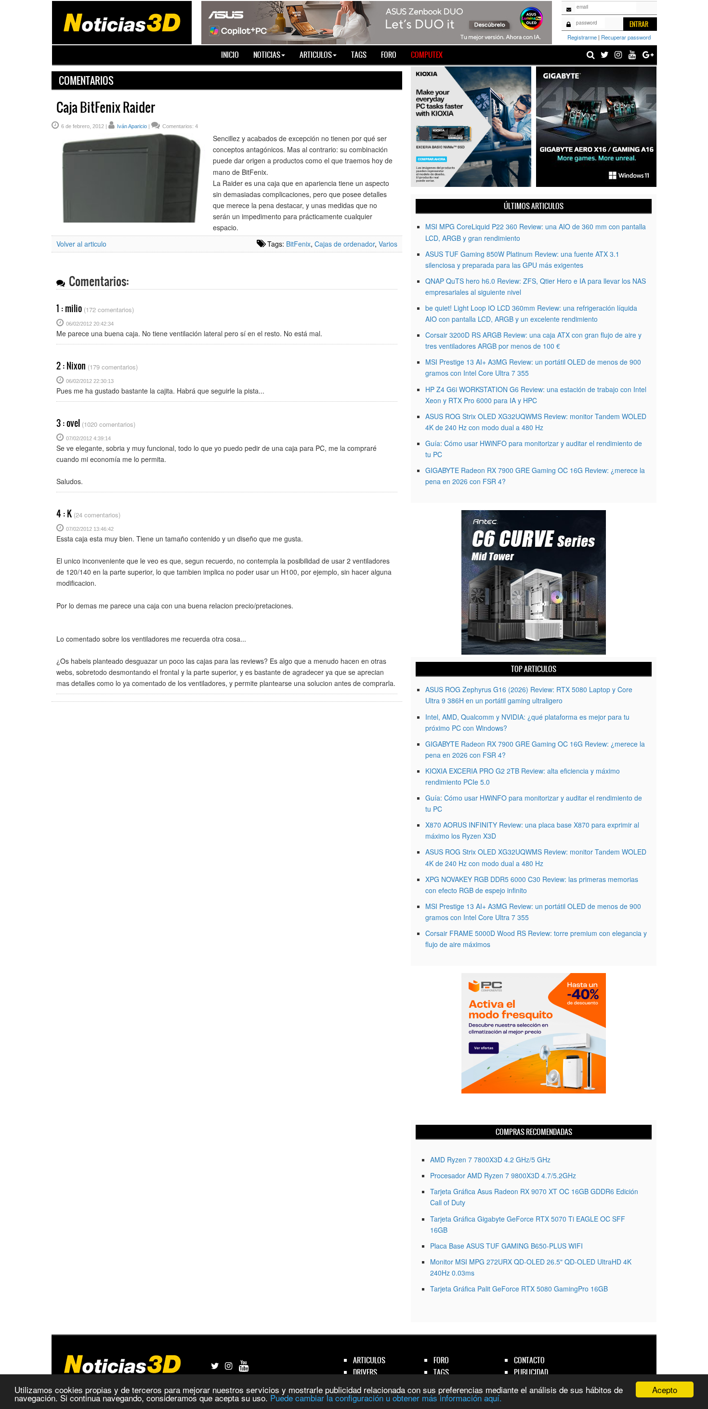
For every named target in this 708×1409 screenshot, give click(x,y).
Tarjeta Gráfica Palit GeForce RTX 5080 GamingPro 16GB (519, 1288)
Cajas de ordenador (345, 244)
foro (441, 1360)
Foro (388, 54)
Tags (359, 54)
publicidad (531, 1372)
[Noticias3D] (121, 21)
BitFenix (298, 244)
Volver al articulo (81, 244)
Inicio (233, 54)
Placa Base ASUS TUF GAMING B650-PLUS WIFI (506, 1246)
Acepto (664, 1389)
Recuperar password (626, 37)
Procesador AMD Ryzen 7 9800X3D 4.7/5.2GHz (503, 1175)
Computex (427, 54)
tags (441, 1372)
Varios (388, 244)
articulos (369, 1360)
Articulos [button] (316, 54)
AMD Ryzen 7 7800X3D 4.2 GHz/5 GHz (490, 1159)
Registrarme (582, 37)
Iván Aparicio (132, 126)
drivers (365, 1372)
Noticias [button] (266, 54)
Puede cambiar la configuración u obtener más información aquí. (386, 1398)
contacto (529, 1360)
